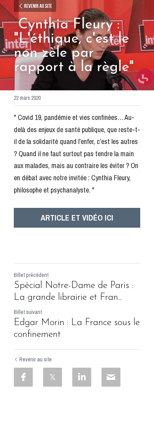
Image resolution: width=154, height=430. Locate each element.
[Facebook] (23, 377)
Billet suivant (28, 312)
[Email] (110, 377)
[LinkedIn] (81, 377)
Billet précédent (31, 275)
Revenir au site (38, 6)
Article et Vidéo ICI (77, 217)
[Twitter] (52, 377)
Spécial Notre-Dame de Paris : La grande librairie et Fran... (73, 291)
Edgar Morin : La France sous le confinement (77, 328)
